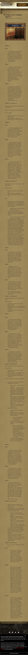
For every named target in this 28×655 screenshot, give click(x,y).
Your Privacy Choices (14, 653)
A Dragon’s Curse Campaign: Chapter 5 (13, 16)
